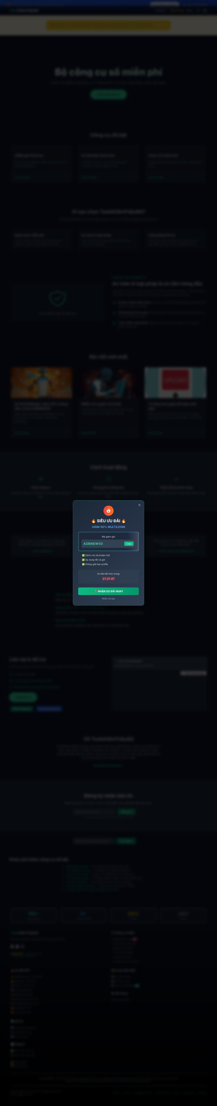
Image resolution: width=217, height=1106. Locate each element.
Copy (129, 543)
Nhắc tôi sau (108, 598)
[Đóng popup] (139, 505)
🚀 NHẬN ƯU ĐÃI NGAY (108, 591)
